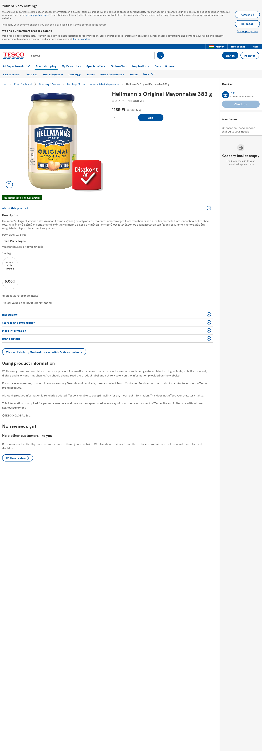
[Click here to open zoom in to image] (9, 184)
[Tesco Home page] (13, 55)
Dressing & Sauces (49, 84)
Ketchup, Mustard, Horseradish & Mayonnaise (93, 84)
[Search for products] (160, 55)
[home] (5, 84)
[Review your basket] (225, 94)
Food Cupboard (23, 84)
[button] (216, 46)
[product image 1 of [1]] (52, 141)
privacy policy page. (37, 15)
